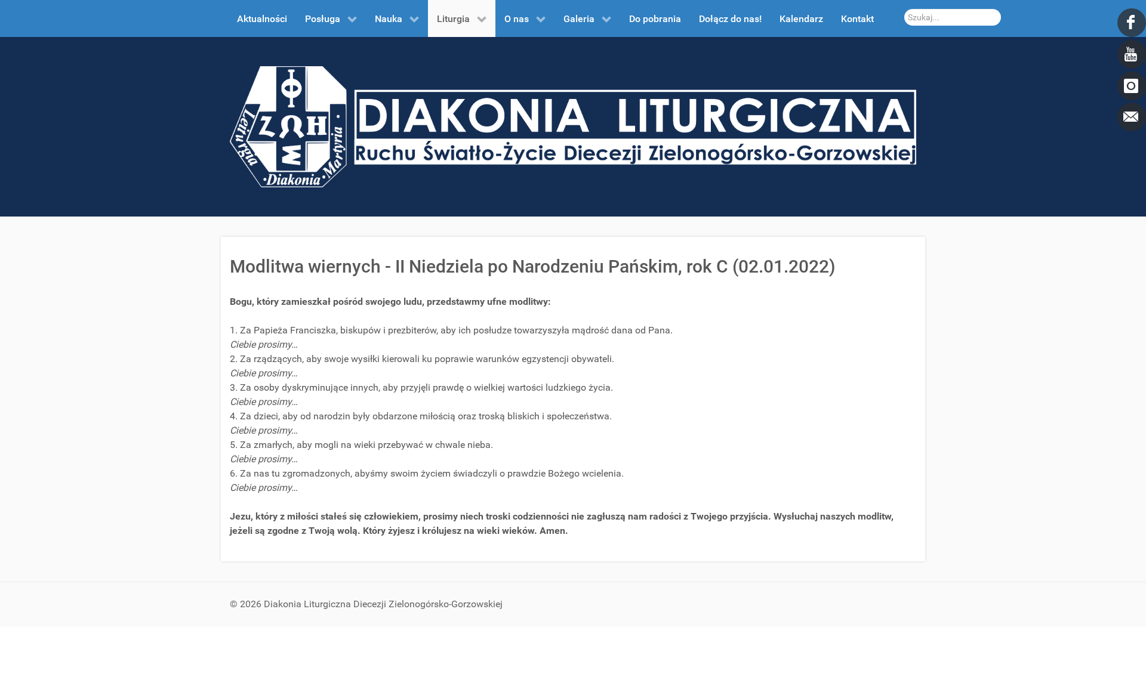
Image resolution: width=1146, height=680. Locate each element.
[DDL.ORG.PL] (573, 126)
